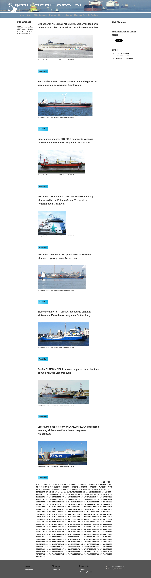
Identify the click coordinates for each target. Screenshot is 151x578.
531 (88, 534)
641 (56, 547)
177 (107, 497)
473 (56, 529)
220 (91, 502)
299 (37, 512)
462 (97, 527)
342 (97, 514)
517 (43, 534)
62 (79, 487)
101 (92, 489)
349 (43, 517)
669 (69, 549)
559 (101, 537)
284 (66, 509)
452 (66, 527)
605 (94, 542)
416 (104, 522)
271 (101, 507)
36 (96, 484)
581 (94, 539)
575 (75, 539)
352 (53, 517)
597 (69, 542)
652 (91, 547)
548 (66, 537)
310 (72, 512)
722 (85, 554)
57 (68, 487)
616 (53, 544)
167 (75, 497)
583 (101, 539)
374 (47, 519)
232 (53, 504)
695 (75, 552)
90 (66, 489)
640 (53, 547)
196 (91, 499)
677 (94, 549)
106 (108, 489)
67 (91, 487)
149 (94, 494)
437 (94, 524)
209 (56, 502)
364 (91, 517)
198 (97, 499)
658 (110, 547)
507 (88, 532)
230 (47, 504)
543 (50, 537)
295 (101, 509)
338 (85, 514)
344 (104, 514)
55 (64, 487)
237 (69, 504)
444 (40, 527)
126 (96, 492)
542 (47, 537)
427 (62, 524)
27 (76, 484)
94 (75, 489)
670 (72, 549)
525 (69, 534)
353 (56, 517)
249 (107, 504)
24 (69, 484)
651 (88, 547)
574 (72, 539)
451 (62, 527)
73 (104, 487)
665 (56, 549)
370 (110, 517)
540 (40, 537)
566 (47, 539)
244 (91, 504)
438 (97, 524)
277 (43, 509)
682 (110, 549)
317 (94, 512)
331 (62, 514)
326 (47, 514)
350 (47, 517)
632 (104, 544)
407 (75, 522)
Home (21, 15)
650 (85, 547)
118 (71, 492)
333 (69, 514)
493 (43, 532)
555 (88, 537)
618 (59, 544)
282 (59, 509)
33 (90, 484)
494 (47, 532)
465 (107, 527)
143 (75, 494)
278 (47, 509)
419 (37, 524)
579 (88, 539)
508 (91, 532)
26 (74, 484)
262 (72, 507)
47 (46, 487)
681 (107, 549)
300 (40, 512)
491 (37, 532)
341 (94, 514)
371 (37, 519)
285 (69, 509)
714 (59, 554)
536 (104, 534)
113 (56, 492)
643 (62, 547)
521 (56, 534)
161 (56, 497)
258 (59, 507)
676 (91, 549)
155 (37, 497)
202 (110, 499)
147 (88, 494)
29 (81, 484)
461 (94, 527)
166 (72, 497)
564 (40, 539)
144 (78, 494)
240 (78, 504)
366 (97, 517)
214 (72, 502)
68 (93, 487)
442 (110, 524)
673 (82, 549)
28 (78, 484)
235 (62, 504)
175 (101, 497)
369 (107, 517)
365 (94, 517)
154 (110, 494)
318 (97, 512)
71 (100, 487)
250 (110, 504)
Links (60, 15)
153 (107, 494)
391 (101, 519)
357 (69, 517)
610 (110, 542)
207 (50, 502)
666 (59, 549)
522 (59, 534)
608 (104, 542)
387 (88, 519)
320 (104, 512)
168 (78, 497)
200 (104, 499)
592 (53, 542)
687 (50, 552)
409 (82, 522)
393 (107, 519)
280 (53, 509)
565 (43, 539)
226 (110, 502)
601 (82, 542)
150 (97, 494)
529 (82, 534)
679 (101, 549)
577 (82, 539)
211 (62, 502)
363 (88, 517)
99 (86, 489)
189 (69, 499)
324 (40, 514)
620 (66, 544)
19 (58, 484)
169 (82, 497)
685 (43, 552)
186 (59, 499)
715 (62, 554)
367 (101, 517)
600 (78, 542)
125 (93, 492)
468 (40, 529)
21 (63, 484)
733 (43, 557)
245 (94, 504)
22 (65, 484)
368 (104, 517)
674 (85, 549)
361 (82, 517)
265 (82, 507)
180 (40, 499)
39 (103, 484)
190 (72, 499)
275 (37, 509)
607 (101, 542)
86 (57, 489)
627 (88, 544)
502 (72, 532)
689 (56, 552)
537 (107, 534)
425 (56, 524)
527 (75, 534)
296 (104, 509)
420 (40, 524)
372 (40, 519)
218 (85, 502)
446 (47, 527)
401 (56, 522)
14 (47, 484)
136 (53, 494)
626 (85, 544)
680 (104, 549)
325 (43, 514)
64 (84, 487)
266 (85, 507)
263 (75, 507)
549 (69, 537)
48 (48, 487)
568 (53, 539)
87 (59, 489)
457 (82, 527)
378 (59, 519)
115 (62, 492)
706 (110, 552)
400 (53, 522)
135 (50, 494)
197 (94, 499)
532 (91, 534)
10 (38, 484)
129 (106, 492)
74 (106, 487)
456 (78, 527)
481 (82, 529)
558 (97, 537)
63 (82, 487)
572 (66, 539)
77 (37, 489)
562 (110, 537)
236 (66, 504)
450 (59, 527)
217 (81, 502)
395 (37, 522)
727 (101, 554)
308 (66, 512)
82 (48, 489)
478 (72, 529)
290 (85, 509)
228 (40, 504)
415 (101, 522)
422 (47, 524)
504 (78, 532)
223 (101, 502)
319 (101, 512)
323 (37, 514)
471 (50, 529)
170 (85, 497)
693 (69, 552)
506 (85, 532)
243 (88, 504)
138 (59, 494)
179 (37, 499)
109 (43, 492)
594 (59, 542)
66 (88, 487)
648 (78, 547)
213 (69, 502)
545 (56, 537)
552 (78, 537)
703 (101, 552)
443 (37, 527)
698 (85, 552)
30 (83, 484)
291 (88, 509)
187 (62, 499)
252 (40, 507)
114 (59, 492)
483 (88, 529)
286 (72, 509)
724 (91, 554)
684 (40, 552)
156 (40, 497)
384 (78, 519)
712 (53, 554)
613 (43, 544)
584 (104, 539)
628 (91, 544)
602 (85, 542)
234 (59, 504)
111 (50, 492)
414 (97, 522)
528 (78, 534)
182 (47, 499)
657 (107, 547)
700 (91, 552)
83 (50, 489)
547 (62, 537)
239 (75, 504)
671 (75, 549)
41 (108, 484)
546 (59, 537)
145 (82, 494)
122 (83, 492)
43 (37, 487)
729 (107, 554)
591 (50, 542)
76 (111, 487)
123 (87, 492)
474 (59, 529)
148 (91, 494)
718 (72, 554)
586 (110, 539)
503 (75, 532)
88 (62, 489)
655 (101, 547)
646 (72, 547)
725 (94, 554)
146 (85, 494)
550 (72, 537)
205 (43, 502)
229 (43, 504)
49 (50, 487)
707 (37, 554)
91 (68, 489)
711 (50, 554)
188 (66, 499)
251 (37, 507)
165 (69, 497)
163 (62, 497)
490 (110, 529)
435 (88, 524)
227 (37, 504)
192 (78, 499)
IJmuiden (29, 569)
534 (97, 534)
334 (72, 514)
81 (46, 489)
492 (40, 532)
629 (94, 544)
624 (78, 544)
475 (62, 529)
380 (66, 519)
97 (82, 489)
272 (104, 507)
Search (68, 15)
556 (91, 537)
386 (85, 519)
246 (97, 504)
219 (88, 502)
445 (43, 527)
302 (47, 512)
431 (75, 524)
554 (85, 537)
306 (59, 512)
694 (72, 552)
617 (56, 544)
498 (59, 532)
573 (69, 539)
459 (88, 527)
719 (75, 554)
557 (94, 537)
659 (37, 549)
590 (47, 542)
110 (47, 492)
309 (69, 512)
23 (67, 484)
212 (66, 502)
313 (81, 512)
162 (59, 497)
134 (47, 494)
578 (85, 539)
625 (81, 544)
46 (44, 487)
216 (78, 502)
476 (66, 529)
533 (94, 534)
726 (97, 554)
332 (66, 514)
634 (110, 544)
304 (53, 512)
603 (88, 542)
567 (50, 539)
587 (37, 542)
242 (85, 504)
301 (43, 512)
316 (91, 512)
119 (74, 492)
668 (66, 549)
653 (94, 547)
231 (50, 504)
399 (50, 522)
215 (75, 502)
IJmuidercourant (122, 53)
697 (82, 552)
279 (50, 509)
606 (97, 542)
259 (62, 507)
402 (59, 522)
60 (75, 487)
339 (88, 514)
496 (53, 532)
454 (72, 527)
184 (53, 499)
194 (85, 499)
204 (40, 502)
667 (62, 549)
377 (56, 519)
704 (104, 552)
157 (43, 497)
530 (85, 534)
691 (62, 552)
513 (107, 532)
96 (79, 489)
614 (46, 544)
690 (59, 552)
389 (94, 519)
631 (101, 544)
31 (85, 484)
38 (101, 484)
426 (59, 524)
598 (72, 542)
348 (40, 517)
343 (101, 514)
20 (60, 484)
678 (97, 549)
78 (39, 489)
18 (56, 484)
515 (37, 534)
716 (66, 554)
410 (85, 522)
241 (82, 504)
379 (62, 519)
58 (70, 487)
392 (104, 519)
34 (92, 484)
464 (104, 527)
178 (110, 497)
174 (97, 497)
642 (59, 547)
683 (37, 552)
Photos (52, 15)
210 (59, 502)
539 (37, 537)
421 (43, 524)
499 (62, 532)
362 (85, 517)
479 (75, 529)
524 (66, 534)
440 (104, 524)
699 (88, 552)
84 (53, 489)
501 (69, 532)
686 (47, 552)
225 (107, 502)
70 (97, 487)
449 (56, 527)
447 (50, 527)
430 (72, 524)
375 (50, 519)
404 (66, 522)
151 (101, 494)
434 (85, 524)
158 (47, 497)
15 (49, 484)
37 (99, 484)
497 (56, 532)
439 (101, 524)
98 (84, 489)
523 (62, 534)
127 (99, 492)
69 (95, 487)
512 (104, 532)
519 (50, 534)
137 (56, 494)
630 (97, 544)
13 (45, 484)
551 (75, 537)
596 (66, 542)
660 (40, 549)
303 (50, 512)
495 (50, 532)
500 (66, 532)
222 (97, 502)
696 (78, 552)
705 (107, 552)
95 (77, 489)
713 (56, 554)
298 (110, 509)
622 (72, 544)
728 (104, 554)
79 (41, 489)
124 (90, 492)
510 (97, 532)
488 (104, 529)
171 (88, 497)
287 (75, 509)
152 (104, 494)
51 (55, 487)
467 (37, 529)
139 (62, 494)
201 (107, 499)
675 (88, 549)
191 (75, 499)
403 (62, 522)
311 (75, 512)
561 (107, 537)
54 (62, 487)
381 (69, 519)
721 (81, 554)
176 (104, 497)
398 (47, 522)
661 (43, 549)
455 (75, 527)
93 (73, 489)
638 (47, 547)
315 (88, 512)
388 (91, 519)
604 (91, 542)
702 (97, 552)
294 (97, 509)
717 (69, 554)
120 (77, 492)
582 (97, 539)
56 (66, 487)
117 (68, 492)
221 (94, 502)
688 (53, 552)
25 (72, 484)
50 (53, 487)
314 (85, 512)
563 (37, 539)
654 (97, 547)
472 (53, 529)
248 (104, 504)
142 (72, 494)
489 (107, 529)
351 (50, 517)
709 (43, 554)
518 (47, 534)
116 (65, 492)
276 (40, 509)
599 (75, 542)
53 (59, 487)
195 (88, 499)
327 (50, 514)
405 (69, 522)
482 (85, 529)
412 (91, 522)
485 (94, 529)
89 (64, 489)
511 (101, 532)
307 (62, 512)
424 (53, 524)
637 (43, 547)
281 (56, 509)
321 (107, 512)
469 (43, 529)
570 (59, 539)
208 (53, 502)
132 (40, 494)
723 (88, 554)
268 (91, 507)
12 (43, 484)
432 (78, 524)
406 (72, 522)
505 (82, 532)
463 (101, 527)
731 (37, 557)
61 (77, 487)
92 (70, 489)
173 (94, 497)
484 (91, 529)
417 (107, 522)
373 (43, 519)
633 (107, 544)
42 (110, 484)
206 (47, 502)
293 (94, 509)
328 (53, 514)
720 (78, 554)
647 (75, 547)
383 (75, 519)
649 (82, 547)
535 (101, 534)
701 (94, 552)
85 (55, 489)
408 (78, 522)
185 (56, 499)
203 (37, 502)
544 (53, 537)
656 (104, 547)
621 (69, 544)
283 (62, 509)
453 (69, 527)
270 (97, 507)
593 (56, 542)
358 (72, 517)
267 (88, 507)
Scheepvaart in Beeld (124, 58)
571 (62, 539)
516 (40, 534)
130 (109, 492)
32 (87, 484)
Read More (43, 71)
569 (56, 539)
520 (53, 534)
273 (107, 507)
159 (50, 497)
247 (101, 504)
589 (43, 542)
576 (78, 539)
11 (40, 484)
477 (69, 529)
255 (50, 507)
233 (56, 504)
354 (59, 517)
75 (109, 487)
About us (56, 569)
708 (40, 554)
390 (97, 519)
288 (78, 509)
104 (101, 489)
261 (69, 507)
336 (78, 514)
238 (72, 504)
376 (53, 519)
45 (41, 487)
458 (85, 527)
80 (44, 489)
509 (94, 532)
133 (43, 494)
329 (56, 514)
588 (40, 542)
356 (66, 517)
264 (78, 507)
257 (56, 507)
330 (59, 514)
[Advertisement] (24, 51)
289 (82, 509)
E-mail (82, 569)
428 (66, 524)
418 (110, 522)
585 (107, 539)
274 (110, 507)
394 (110, 519)
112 (53, 492)
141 (69, 494)
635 (37, 547)
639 (50, 547)
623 (75, 544)
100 (89, 489)
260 (66, 507)
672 (78, 549)
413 (94, 522)
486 (97, 529)
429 (69, 524)
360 (78, 517)
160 (53, 497)
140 (66, 494)
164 (66, 497)
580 (91, 539)
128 (103, 492)
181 (43, 499)
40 (105, 484)
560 (104, 537)
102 (95, 489)
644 (66, 547)
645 (69, 547)
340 (91, 514)
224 (104, 502)
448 (53, 527)
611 (37, 544)
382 (72, 519)
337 (82, 514)
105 (104, 489)
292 (91, 509)
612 (40, 544)
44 (39, 487)
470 (47, 529)
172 (91, 497)
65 (86, 487)
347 (37, 517)
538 (110, 534)
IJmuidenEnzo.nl (117, 566)
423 (50, 524)
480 (78, 529)
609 (107, 542)
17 (54, 484)
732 (40, 557)
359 (75, 517)
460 (91, 527)
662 (47, 549)
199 (101, 499)
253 (43, 507)
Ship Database (40, 15)
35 (94, 484)
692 (66, 552)
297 (107, 509)
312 (78, 512)
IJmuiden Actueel (123, 56)
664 (53, 549)
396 (40, 522)
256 (53, 507)
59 (73, 487)
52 (57, 487)
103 (98, 489)
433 (82, 524)
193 (82, 499)
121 (80, 492)
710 (47, 554)
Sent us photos (86, 572)
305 (56, 512)
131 (37, 494)
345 (107, 514)
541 (43, 537)
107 (37, 492)
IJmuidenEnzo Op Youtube (86, 15)
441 (107, 524)
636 (40, 547)
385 (82, 519)
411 (88, 522)
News (29, 15)
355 (62, 517)
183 (50, 499)
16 (51, 484)
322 (110, 512)
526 (72, 534)
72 (102, 487)
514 (110, 532)
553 (82, 537)
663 (50, 549)
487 (101, 529)
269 (94, 507)
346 (110, 514)
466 (110, 527)
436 (91, 524)
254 (47, 507)
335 (75, 514)
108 (40, 492)
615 (50, 544)
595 (62, 542)
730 (110, 554)
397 (43, 522)
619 (62, 544)
